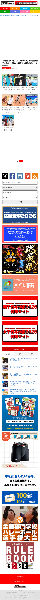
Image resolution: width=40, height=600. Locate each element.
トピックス (25, 12)
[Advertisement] (20, 37)
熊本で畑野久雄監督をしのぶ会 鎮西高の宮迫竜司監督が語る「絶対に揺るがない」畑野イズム (23, 391)
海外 (15, 12)
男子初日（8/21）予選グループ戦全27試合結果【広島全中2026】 (23, 367)
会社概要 (20, 576)
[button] (8, 82)
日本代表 (5, 8)
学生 (5, 12)
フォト (35, 12)
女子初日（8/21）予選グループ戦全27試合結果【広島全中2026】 (23, 359)
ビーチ (25, 8)
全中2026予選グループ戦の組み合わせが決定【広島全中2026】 (24, 374)
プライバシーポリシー (20, 581)
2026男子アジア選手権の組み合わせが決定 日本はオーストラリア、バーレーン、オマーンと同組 (24, 383)
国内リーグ (15, 8)
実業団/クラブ (35, 8)
